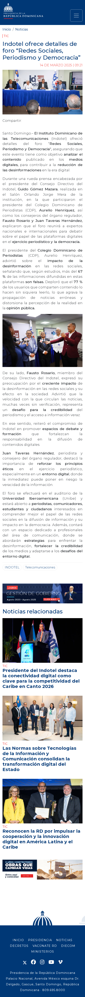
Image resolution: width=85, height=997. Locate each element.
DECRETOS (19, 946)
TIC (6, 36)
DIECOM (68, 946)
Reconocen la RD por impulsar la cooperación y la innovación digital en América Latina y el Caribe (41, 839)
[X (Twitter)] (25, 962)
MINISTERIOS (42, 951)
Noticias (21, 29)
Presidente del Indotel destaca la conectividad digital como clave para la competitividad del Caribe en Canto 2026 (41, 678)
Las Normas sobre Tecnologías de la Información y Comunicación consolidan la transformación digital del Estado (39, 758)
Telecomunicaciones (40, 567)
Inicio (6, 29)
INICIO (18, 940)
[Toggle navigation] (76, 15)
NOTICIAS (64, 940)
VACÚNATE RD (45, 946)
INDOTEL (12, 567)
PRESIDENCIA (40, 940)
